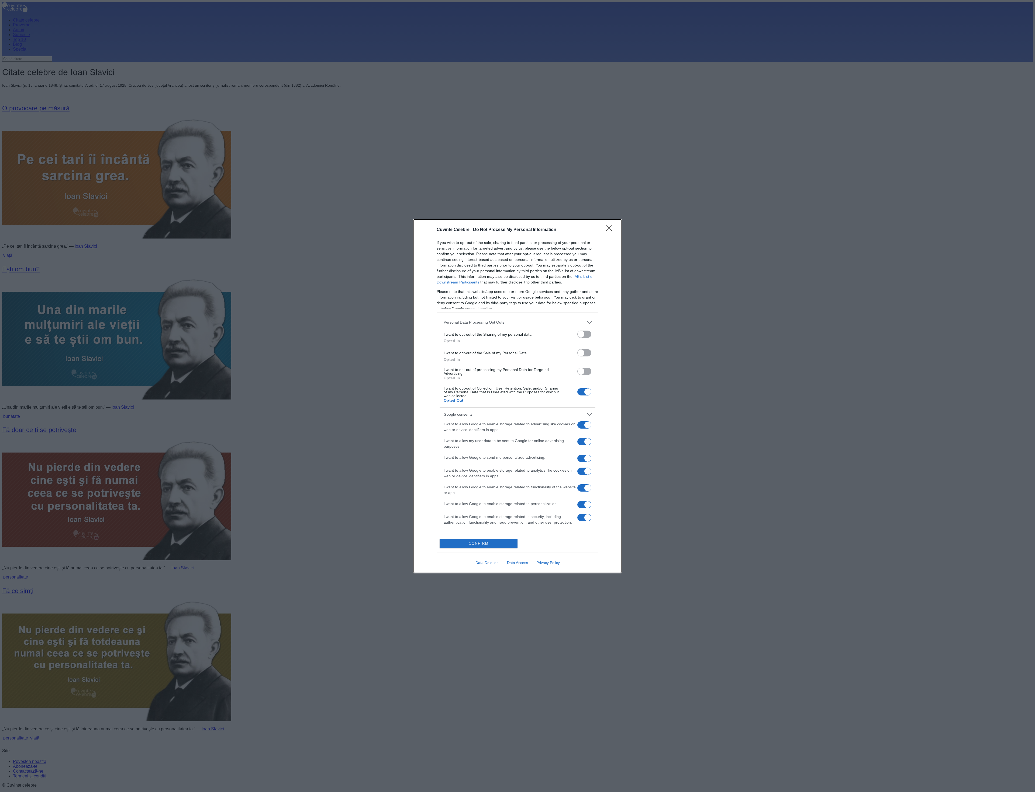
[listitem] (517, 322)
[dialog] (517, 396)
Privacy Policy (548, 562)
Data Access (517, 562)
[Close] (611, 230)
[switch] (584, 334)
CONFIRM (479, 543)
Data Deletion (487, 562)
